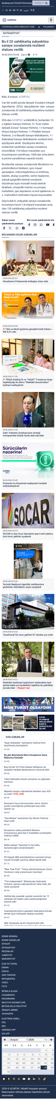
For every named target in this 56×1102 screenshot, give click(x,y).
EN (10, 10)
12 (23, 1059)
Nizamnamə (8, 998)
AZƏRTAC (24, 96)
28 (38, 1067)
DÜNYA (5, 971)
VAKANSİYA (7, 1013)
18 (17, 1063)
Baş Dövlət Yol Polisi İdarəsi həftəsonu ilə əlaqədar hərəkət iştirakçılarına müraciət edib (26, 768)
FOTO (4, 986)
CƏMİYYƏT (7, 955)
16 (52, 1059)
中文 (32, 10)
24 (8, 1067)
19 (23, 1063)
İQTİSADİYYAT (11, 33)
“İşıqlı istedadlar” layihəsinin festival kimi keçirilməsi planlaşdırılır (25, 744)
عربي (26, 10)
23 (52, 1063)
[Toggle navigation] (50, 20)
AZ (3, 10)
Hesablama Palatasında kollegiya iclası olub (25, 281)
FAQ (4, 1022)
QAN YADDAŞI (9, 975)
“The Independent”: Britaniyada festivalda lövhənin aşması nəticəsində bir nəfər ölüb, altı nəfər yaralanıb (27, 884)
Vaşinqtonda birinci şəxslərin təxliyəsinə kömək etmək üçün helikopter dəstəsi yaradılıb (28, 912)
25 (17, 1067)
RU (7, 10)
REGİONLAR (7, 951)
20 (32, 1063)
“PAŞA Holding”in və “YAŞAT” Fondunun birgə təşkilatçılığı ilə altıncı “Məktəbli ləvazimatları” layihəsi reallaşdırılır (27, 382)
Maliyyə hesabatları (13, 1002)
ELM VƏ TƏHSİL (9, 964)
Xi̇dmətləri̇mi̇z (10, 1010)
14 (38, 1059)
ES (21, 10)
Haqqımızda (8, 995)
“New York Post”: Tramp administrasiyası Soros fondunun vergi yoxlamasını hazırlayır (28, 870)
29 (45, 1067)
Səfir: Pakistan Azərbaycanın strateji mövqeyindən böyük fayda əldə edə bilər (23, 434)
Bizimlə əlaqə (9, 991)
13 (32, 1059)
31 (8, 1072)
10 (8, 1059)
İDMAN (5, 967)
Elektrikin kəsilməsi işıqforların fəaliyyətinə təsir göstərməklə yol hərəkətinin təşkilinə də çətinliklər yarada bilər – (28, 685)
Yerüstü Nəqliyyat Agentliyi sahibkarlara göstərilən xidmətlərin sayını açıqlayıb (23, 585)
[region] (29, 833)
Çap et (24, 54)
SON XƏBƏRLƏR (15, 737)
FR (17, 10)
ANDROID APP (9, 1030)
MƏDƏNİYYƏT (8, 959)
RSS (4, 1026)
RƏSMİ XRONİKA (10, 936)
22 (45, 1063)
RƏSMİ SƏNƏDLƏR (11, 940)
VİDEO (5, 982)
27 (32, 1067)
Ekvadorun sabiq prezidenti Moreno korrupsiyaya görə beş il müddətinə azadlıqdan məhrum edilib (27, 833)
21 (38, 1063)
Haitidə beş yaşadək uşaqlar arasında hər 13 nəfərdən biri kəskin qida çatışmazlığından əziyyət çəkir (26, 899)
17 (8, 1063)
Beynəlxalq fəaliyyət (14, 1006)
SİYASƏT (6, 944)
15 (45, 1059)
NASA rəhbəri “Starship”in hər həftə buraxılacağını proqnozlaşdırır (21, 846)
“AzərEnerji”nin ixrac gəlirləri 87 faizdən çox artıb (28, 634)
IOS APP (6, 1033)
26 (23, 1067)
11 (17, 1059)
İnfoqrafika (8, 979)
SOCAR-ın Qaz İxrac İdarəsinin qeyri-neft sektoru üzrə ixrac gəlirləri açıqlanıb (28, 535)
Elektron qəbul (11, 1018)
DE (14, 10)
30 (52, 1067)
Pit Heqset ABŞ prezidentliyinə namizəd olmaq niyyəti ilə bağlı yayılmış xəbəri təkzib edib (27, 858)
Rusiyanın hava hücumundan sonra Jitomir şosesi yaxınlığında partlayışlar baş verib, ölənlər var (26, 806)
